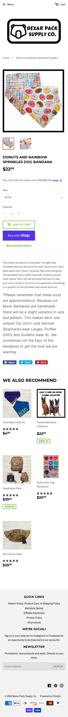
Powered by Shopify (50, 696)
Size (5, 190)
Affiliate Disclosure (34, 613)
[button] (11, 429)
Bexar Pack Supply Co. (25, 696)
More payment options (19, 245)
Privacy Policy (34, 617)
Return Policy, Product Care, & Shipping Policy (34, 603)
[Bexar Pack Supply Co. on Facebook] (49, 686)
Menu (10, 4)
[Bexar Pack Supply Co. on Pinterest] (55, 686)
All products (34, 622)
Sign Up (58, 666)
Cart (62, 4)
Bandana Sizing (34, 608)
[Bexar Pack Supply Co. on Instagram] (61, 686)
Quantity (7, 207)
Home (6, 58)
